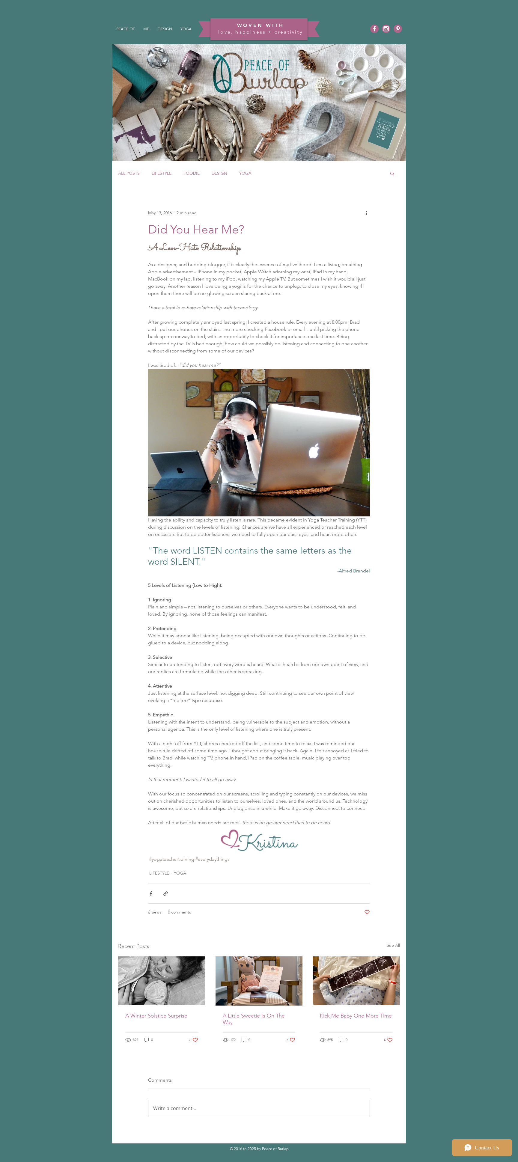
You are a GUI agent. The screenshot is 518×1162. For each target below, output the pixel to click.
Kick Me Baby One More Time (356, 1015)
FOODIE (191, 173)
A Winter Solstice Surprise (156, 1015)
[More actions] (366, 212)
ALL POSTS (129, 173)
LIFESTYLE (161, 173)
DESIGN (219, 173)
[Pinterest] (397, 28)
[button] (392, 173)
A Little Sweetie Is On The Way (254, 1019)
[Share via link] (165, 893)
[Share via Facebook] (151, 893)
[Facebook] (374, 28)
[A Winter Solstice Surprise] (161, 980)
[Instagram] (386, 28)
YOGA (245, 173)
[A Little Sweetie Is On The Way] (259, 981)
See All (393, 945)
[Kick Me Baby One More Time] (356, 980)
